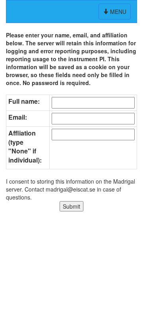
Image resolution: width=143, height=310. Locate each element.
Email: (17, 117)
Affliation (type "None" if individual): (25, 147)
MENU (115, 13)
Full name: (24, 101)
